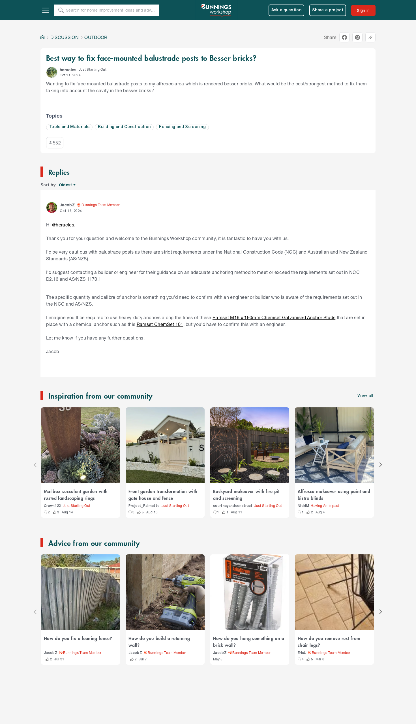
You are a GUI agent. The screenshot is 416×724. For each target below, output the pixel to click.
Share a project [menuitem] (327, 10)
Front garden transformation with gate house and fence (162, 494)
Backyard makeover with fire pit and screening (246, 494)
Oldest (66, 185)
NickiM (303, 505)
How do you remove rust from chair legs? (329, 641)
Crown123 (52, 505)
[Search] (61, 10)
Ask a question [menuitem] (286, 10)
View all (365, 396)
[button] (51, 72)
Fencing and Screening (182, 127)
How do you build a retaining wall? (159, 641)
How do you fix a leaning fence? (78, 638)
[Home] (42, 37)
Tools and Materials (69, 127)
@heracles (63, 224)
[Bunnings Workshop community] (216, 10)
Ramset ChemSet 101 (160, 324)
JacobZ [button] (67, 204)
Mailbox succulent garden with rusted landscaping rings (76, 494)
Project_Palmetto (144, 505)
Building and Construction (124, 127)
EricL (302, 652)
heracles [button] (68, 69)
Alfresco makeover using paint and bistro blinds (334, 494)
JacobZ (50, 652)
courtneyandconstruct (233, 505)
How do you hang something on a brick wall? (248, 641)
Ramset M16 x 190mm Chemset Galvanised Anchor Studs (274, 317)
